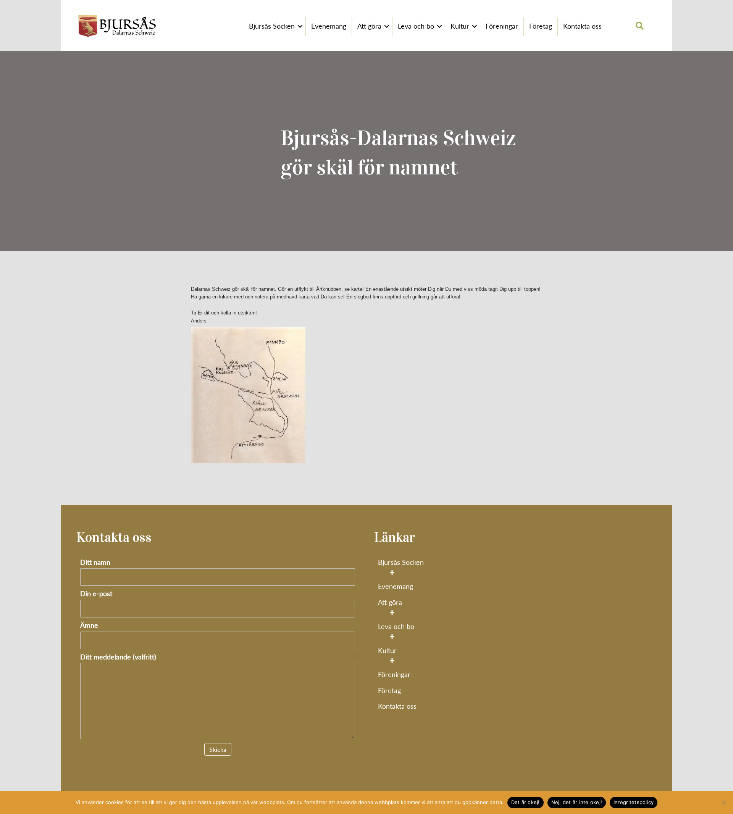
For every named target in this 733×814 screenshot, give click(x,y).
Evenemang (328, 26)
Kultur (459, 26)
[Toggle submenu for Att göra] (391, 612)
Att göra (369, 26)
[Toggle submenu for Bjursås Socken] (391, 572)
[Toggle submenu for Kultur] (391, 660)
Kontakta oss (582, 26)
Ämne (89, 625)
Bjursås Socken (272, 26)
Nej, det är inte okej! (576, 802)
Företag (540, 26)
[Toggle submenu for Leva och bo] (391, 636)
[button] (300, 26)
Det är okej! (525, 802)
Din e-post (96, 594)
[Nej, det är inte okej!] (723, 802)
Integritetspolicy (634, 802)
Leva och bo (416, 26)
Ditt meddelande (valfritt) (118, 657)
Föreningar (502, 26)
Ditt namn (95, 562)
